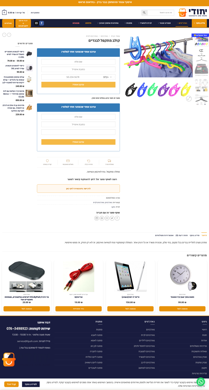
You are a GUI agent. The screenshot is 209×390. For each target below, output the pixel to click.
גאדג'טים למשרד (147, 356)
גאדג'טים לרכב (148, 362)
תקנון (204, 367)
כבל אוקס (79, 297)
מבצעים (76, 23)
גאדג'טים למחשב (146, 367)
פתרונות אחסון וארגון (109, 23)
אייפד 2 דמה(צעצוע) (130, 297)
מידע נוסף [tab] (194, 235)
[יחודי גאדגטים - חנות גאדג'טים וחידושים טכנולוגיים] (192, 13)
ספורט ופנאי (165, 23)
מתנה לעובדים (95, 367)
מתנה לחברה (96, 351)
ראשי (204, 329)
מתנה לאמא (96, 340)
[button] (200, 382)
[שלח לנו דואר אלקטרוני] (36, 23)
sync (113, 207)
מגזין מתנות (201, 362)
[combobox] (109, 77)
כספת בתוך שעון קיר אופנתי (182, 297)
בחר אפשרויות (78, 309)
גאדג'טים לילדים (147, 340)
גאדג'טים (183, 23)
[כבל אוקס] (78, 276)
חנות (204, 335)
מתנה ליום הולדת (94, 356)
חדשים (88, 23)
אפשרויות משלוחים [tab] (164, 235)
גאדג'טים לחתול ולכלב (144, 346)
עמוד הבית (115, 36)
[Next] (127, 68)
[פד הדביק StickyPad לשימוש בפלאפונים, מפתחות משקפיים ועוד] (26, 276)
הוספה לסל (182, 308)
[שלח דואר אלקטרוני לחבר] (107, 218)
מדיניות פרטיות (199, 373)
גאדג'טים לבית (92, 36)
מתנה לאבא (96, 335)
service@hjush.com (27, 341)
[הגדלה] (189, 98)
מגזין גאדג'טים (200, 356)
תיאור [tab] (204, 235)
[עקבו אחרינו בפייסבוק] (41, 23)
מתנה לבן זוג (96, 346)
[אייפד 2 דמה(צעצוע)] (130, 276)
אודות (204, 340)
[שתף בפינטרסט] (102, 218)
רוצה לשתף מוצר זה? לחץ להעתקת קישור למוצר (92, 179)
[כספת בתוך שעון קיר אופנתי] (182, 276)
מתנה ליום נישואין (93, 362)
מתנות (129, 23)
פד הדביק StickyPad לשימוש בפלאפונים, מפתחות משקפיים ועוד (27, 298)
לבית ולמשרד (146, 23)
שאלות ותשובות (199, 351)
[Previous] (187, 68)
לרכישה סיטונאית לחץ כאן (78, 188)
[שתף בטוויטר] (112, 218)
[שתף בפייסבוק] (117, 218)
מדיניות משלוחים (198, 346)
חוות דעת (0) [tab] (182, 235)
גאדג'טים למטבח (147, 351)
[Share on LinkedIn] (96, 218)
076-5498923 (17, 328)
